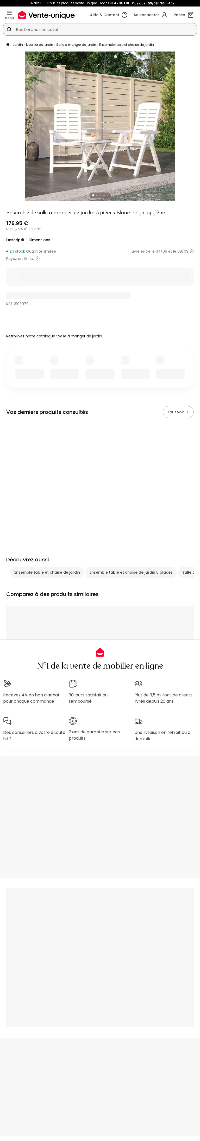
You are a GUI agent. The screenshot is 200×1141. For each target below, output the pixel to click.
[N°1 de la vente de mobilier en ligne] (46, 14)
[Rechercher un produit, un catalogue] (9, 29)
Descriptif (15, 239)
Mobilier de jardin (39, 44)
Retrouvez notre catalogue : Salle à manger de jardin (54, 336)
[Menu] (9, 13)
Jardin (17, 44)
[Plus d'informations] (192, 251)
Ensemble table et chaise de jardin (126, 44)
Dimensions (39, 239)
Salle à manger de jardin (76, 44)
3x (26, 258)
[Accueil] (7, 45)
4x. (32, 258)
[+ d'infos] (38, 258)
